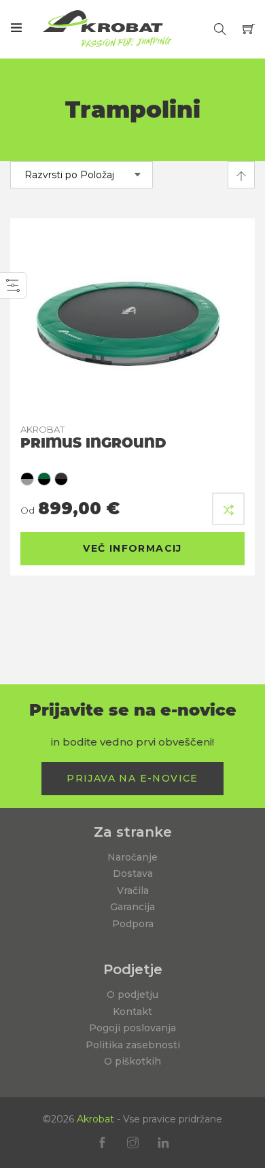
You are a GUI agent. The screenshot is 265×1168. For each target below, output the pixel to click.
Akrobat (95, 1119)
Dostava (133, 873)
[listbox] (132, 479)
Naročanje (132, 857)
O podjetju (132, 994)
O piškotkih (132, 1061)
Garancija (132, 907)
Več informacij (132, 548)
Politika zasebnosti (133, 1045)
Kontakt (132, 1011)
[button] (228, 509)
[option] (27, 479)
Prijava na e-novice (132, 778)
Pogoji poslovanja (132, 1028)
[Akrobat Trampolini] (107, 29)
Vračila (133, 890)
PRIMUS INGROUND (93, 437)
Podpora (133, 924)
